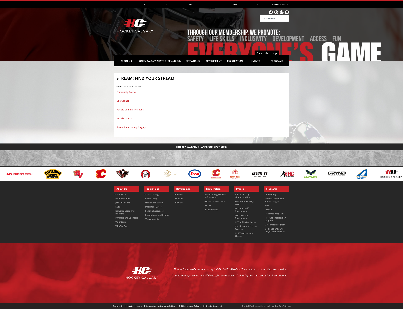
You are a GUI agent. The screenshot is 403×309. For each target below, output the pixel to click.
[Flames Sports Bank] (194, 173)
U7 (123, 4)
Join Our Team (122, 202)
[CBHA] (104, 173)
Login (275, 53)
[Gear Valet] (219, 173)
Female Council (124, 118)
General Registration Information (215, 196)
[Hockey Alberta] (321, 173)
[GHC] (246, 173)
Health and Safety (154, 202)
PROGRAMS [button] (277, 60)
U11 (168, 4)
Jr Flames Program (274, 213)
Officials (179, 198)
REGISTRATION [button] (235, 60)
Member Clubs (122, 198)
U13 (190, 4)
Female (268, 209)
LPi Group (286, 306)
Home (118, 87)
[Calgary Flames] (59, 173)
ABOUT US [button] (126, 60)
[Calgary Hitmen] (81, 173)
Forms (208, 205)
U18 (235, 4)
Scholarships (211, 209)
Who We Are (121, 226)
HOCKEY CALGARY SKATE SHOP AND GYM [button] (159, 60)
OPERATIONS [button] (193, 60)
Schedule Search (280, 4)
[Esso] (154, 173)
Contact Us (262, 53)
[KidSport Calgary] (388, 173)
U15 (212, 4)
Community (270, 194)
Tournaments (152, 219)
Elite (267, 205)
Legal (118, 206)
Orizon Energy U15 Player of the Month (275, 230)
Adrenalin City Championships (242, 196)
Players (179, 202)
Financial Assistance (215, 201)
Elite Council (122, 100)
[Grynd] (296, 173)
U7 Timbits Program (275, 224)
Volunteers (120, 221)
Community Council (126, 91)
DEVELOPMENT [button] (214, 60)
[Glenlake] (270, 173)
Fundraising (151, 198)
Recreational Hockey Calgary (131, 127)
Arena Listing (152, 194)
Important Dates (153, 206)
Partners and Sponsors (126, 217)
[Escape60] (129, 173)
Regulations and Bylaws (157, 214)
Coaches (179, 194)
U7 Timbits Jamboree (245, 222)
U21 (257, 4)
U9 (145, 4)
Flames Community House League (274, 200)
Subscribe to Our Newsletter (160, 306)
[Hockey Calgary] (135, 34)
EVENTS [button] (255, 60)
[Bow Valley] (38, 173)
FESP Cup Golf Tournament (242, 210)
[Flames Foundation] (175, 173)
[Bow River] (12, 173)
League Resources (154, 210)
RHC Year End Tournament (242, 216)
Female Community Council (130, 109)
